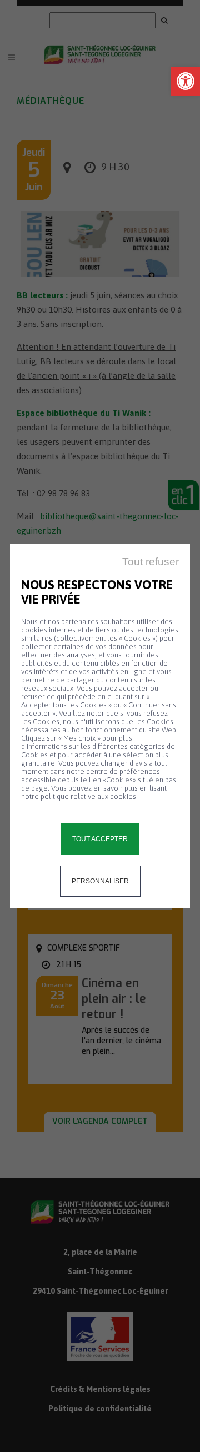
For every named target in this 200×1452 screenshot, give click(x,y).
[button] (185, 81)
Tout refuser (150, 561)
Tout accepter (100, 839)
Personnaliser (100, 881)
